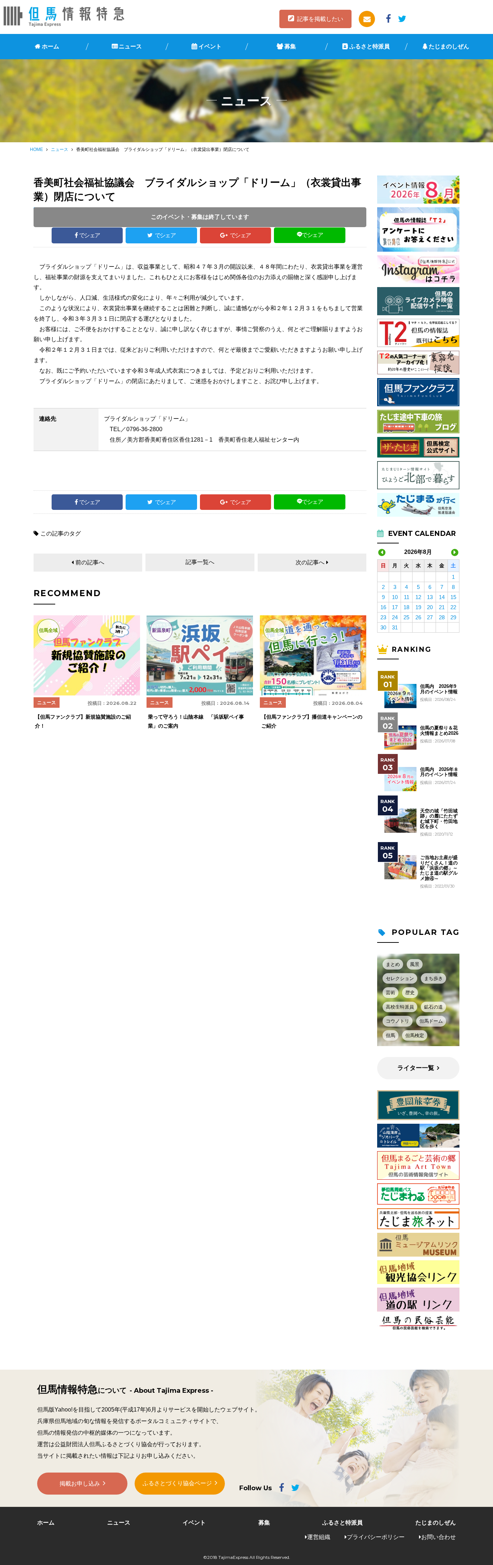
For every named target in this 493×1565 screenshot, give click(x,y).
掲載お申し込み (80, 1484)
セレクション (400, 978)
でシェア (89, 235)
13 (430, 597)
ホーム (50, 46)
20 (430, 607)
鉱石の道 (433, 1007)
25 (406, 617)
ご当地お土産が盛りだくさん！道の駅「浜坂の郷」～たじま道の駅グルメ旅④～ (439, 868)
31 (395, 627)
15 (453, 597)
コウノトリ (397, 1021)
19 (418, 607)
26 (418, 617)
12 (418, 597)
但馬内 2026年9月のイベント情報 (439, 689)
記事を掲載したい (320, 19)
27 (430, 617)
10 (395, 597)
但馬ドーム (431, 1021)
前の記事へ (89, 562)
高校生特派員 (400, 1007)
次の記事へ (310, 562)
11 (406, 597)
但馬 (390, 1035)
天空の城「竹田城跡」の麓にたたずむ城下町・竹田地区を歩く (439, 818)
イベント (210, 46)
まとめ (393, 964)
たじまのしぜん (449, 46)
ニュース (130, 46)
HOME (36, 149)
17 (395, 607)
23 (383, 617)
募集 (290, 46)
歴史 (410, 992)
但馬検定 (414, 1035)
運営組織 (318, 1537)
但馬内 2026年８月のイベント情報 (439, 772)
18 (406, 607)
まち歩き (433, 978)
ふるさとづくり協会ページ (177, 1483)
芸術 (390, 992)
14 (442, 597)
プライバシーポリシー (376, 1537)
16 (383, 607)
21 (442, 607)
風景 (414, 964)
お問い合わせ (438, 1537)
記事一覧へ (200, 562)
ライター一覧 (415, 1068)
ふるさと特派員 (369, 46)
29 (453, 617)
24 (395, 617)
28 (442, 617)
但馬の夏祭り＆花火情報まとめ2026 (439, 730)
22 (453, 607)
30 (383, 627)
